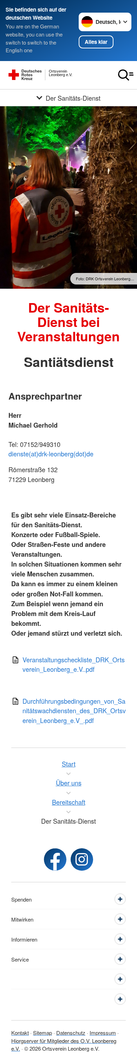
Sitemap (42, 1032)
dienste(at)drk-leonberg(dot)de (50, 453)
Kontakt (20, 1032)
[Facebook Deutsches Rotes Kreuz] (55, 859)
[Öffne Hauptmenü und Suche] (125, 75)
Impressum (103, 1032)
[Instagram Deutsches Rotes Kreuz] (82, 859)
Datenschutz (70, 1032)
